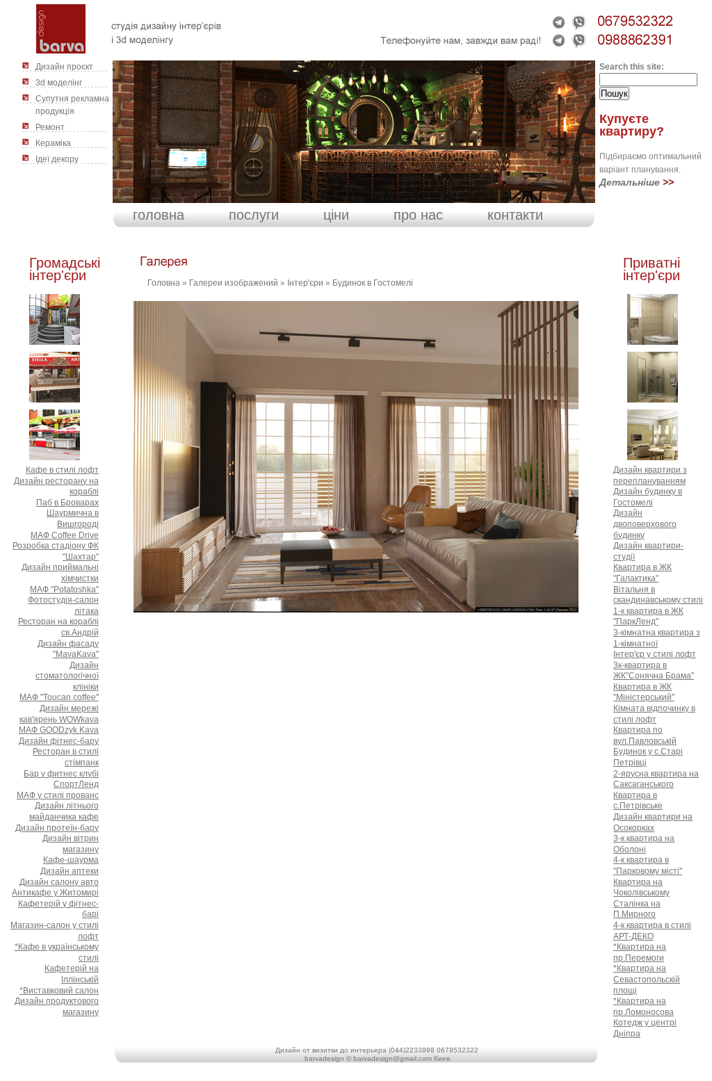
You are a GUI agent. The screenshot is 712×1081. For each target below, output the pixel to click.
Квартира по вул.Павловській (645, 735)
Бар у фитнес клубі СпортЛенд (61, 779)
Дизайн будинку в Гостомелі (647, 497)
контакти (515, 214)
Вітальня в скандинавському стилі (658, 595)
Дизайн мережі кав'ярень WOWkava (59, 714)
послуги (254, 214)
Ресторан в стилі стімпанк (66, 757)
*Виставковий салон (59, 990)
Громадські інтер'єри (64, 269)
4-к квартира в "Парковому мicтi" (647, 865)
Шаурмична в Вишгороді (73, 518)
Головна (163, 283)
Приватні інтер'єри (651, 269)
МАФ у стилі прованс (58, 795)
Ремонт (50, 127)
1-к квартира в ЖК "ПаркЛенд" (648, 616)
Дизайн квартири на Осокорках (653, 822)
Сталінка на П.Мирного (637, 909)
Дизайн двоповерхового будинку (645, 523)
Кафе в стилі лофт (62, 470)
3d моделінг (58, 83)
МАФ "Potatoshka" (64, 589)
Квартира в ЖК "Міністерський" (643, 692)
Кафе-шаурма (71, 860)
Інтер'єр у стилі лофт (654, 654)
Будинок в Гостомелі (372, 283)
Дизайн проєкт (64, 67)
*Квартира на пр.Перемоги (639, 952)
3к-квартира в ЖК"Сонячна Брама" (653, 670)
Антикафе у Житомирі (55, 892)
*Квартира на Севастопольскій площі (646, 979)
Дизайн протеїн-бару (57, 828)
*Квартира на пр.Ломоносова (643, 1006)
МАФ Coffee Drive (65, 535)
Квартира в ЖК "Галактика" (642, 572)
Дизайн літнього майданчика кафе (64, 811)
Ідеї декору (57, 159)
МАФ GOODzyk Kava (59, 730)
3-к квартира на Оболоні (643, 844)
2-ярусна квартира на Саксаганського (656, 779)
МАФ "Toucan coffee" (59, 697)
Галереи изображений (233, 283)
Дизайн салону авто (59, 882)
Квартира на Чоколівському (641, 887)
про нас (418, 214)
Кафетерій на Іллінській (71, 974)
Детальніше (629, 182)
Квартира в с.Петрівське (638, 800)
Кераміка (53, 143)
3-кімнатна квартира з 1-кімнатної (656, 638)
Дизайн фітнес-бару (59, 741)
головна (158, 214)
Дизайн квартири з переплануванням (650, 475)
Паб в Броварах (67, 502)
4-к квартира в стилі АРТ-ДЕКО (652, 930)
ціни (336, 214)
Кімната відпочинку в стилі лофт (654, 714)
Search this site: (631, 67)
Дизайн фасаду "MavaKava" (68, 649)
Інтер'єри (305, 283)
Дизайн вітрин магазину (70, 844)
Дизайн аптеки (69, 871)
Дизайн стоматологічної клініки (67, 676)
